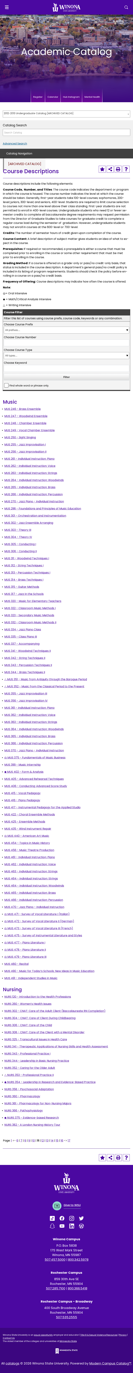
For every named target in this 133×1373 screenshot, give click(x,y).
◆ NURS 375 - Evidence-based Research (31, 1118)
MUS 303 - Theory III (17, 530)
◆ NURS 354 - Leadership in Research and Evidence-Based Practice (50, 1082)
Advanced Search (15, 144)
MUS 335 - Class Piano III (20, 637)
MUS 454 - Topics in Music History (27, 843)
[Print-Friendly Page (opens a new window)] (118, 169)
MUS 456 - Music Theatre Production (29, 850)
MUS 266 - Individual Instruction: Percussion (33, 494)
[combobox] (66, 114)
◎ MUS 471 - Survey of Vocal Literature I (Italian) (37, 914)
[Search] (126, 132)
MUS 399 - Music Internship (22, 765)
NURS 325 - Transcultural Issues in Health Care (35, 1039)
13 (47, 1141)
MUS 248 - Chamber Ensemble (25, 423)
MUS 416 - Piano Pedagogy (22, 800)
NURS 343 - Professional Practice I (27, 1054)
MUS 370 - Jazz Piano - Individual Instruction (34, 750)
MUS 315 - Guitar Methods (21, 587)
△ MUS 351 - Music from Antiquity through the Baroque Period (45, 679)
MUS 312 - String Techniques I (23, 565)
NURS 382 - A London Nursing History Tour (32, 1125)
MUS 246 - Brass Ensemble (22, 409)
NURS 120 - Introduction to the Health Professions (37, 997)
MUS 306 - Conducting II (20, 551)
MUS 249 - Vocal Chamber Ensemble (29, 430)
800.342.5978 (78, 1259)
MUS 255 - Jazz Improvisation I (25, 445)
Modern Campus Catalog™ (110, 1363)
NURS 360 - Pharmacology (22, 1096)
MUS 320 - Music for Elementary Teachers (32, 601)
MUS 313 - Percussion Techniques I (27, 573)
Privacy (123, 1334)
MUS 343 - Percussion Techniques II (28, 665)
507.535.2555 (66, 1317)
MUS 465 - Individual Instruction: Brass (30, 893)
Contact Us (9, 1338)
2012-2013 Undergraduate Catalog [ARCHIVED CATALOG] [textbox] (38, 113)
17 (69, 1141)
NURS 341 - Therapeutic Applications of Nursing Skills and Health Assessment (56, 1046)
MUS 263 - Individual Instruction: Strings (30, 473)
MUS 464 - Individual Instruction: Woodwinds (34, 886)
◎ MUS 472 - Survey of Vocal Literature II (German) (39, 921)
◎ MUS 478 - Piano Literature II (25, 950)
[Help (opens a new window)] (126, 169)
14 (52, 1141)
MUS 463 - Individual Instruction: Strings (30, 871)
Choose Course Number (20, 337)
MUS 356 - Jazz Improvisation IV (26, 701)
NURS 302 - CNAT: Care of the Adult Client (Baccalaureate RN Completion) (54, 1011)
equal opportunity (43, 1334)
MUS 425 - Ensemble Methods (24, 822)
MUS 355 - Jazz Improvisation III (25, 694)
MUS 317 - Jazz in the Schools (24, 594)
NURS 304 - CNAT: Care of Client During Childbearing (40, 1018)
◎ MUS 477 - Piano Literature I (24, 943)
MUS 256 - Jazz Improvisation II (25, 452)
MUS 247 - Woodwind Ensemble (25, 416)
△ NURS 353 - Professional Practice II (29, 1075)
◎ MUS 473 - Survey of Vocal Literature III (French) (38, 928)
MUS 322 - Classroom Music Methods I (30, 608)
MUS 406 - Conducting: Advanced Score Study (35, 786)
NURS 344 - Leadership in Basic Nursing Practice (36, 1061)
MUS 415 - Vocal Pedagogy (22, 793)
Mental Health (92, 97)
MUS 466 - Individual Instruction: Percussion (33, 900)
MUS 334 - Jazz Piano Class (22, 629)
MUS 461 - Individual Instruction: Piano (29, 857)
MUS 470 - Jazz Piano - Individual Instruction (34, 907)
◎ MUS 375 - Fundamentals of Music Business (34, 758)
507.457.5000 (55, 1259)
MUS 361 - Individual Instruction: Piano (29, 708)
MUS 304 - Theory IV (18, 537)
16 (62, 1141)
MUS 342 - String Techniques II (24, 658)
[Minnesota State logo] (66, 1351)
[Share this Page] (110, 169)
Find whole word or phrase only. (29, 385)
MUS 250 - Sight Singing (20, 437)
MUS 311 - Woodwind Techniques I (26, 558)
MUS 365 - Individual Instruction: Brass (29, 736)
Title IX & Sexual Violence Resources (98, 1334)
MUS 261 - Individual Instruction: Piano (29, 459)
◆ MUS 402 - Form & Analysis (23, 772)
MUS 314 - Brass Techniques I (23, 580)
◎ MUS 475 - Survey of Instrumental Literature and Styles (43, 935)
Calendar (52, 97)
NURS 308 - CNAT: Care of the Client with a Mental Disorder (44, 1032)
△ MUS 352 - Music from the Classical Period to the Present (44, 686)
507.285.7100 (55, 1288)
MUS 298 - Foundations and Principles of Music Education (42, 509)
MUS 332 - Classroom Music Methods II (30, 622)
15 (57, 1141)
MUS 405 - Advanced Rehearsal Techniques (34, 779)
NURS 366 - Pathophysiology (23, 1111)
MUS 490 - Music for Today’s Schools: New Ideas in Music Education (49, 971)
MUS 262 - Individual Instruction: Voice (29, 466)
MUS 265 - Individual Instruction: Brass (29, 487)
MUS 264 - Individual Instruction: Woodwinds (34, 480)
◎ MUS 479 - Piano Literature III (25, 957)
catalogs (12, 1363)
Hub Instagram (71, 97)
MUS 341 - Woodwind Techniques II (27, 651)
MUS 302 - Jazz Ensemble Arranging (28, 523)
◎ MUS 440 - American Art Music (26, 836)
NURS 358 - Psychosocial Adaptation (29, 1089)
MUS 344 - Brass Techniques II (24, 672)
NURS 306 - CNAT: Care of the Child (28, 1025)
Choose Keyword (15, 363)
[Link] (55, 1218)
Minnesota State (68, 1341)
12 (42, 1141)
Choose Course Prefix (18, 324)
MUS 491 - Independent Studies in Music (30, 978)
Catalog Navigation (19, 153)
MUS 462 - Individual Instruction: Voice (30, 864)
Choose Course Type (18, 350)
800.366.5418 (77, 1288)
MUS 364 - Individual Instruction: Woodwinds (34, 729)
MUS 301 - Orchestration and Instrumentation (35, 516)
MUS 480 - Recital (16, 964)
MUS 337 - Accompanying (21, 644)
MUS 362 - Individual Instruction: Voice (29, 715)
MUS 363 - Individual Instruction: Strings (30, 722)
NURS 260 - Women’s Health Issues (27, 1004)
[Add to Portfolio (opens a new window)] (102, 169)
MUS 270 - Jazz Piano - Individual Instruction (34, 501)
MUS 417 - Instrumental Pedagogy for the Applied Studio (42, 807)
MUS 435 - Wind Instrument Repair (27, 829)
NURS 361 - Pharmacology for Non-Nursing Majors (37, 1103)
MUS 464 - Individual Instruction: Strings (31, 879)
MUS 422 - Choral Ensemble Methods (29, 814)
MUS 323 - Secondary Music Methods (29, 615)
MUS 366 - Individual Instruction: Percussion (33, 743)
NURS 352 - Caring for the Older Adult (29, 1068)
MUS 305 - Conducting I (20, 544)
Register (38, 97)
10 (33, 1141)
